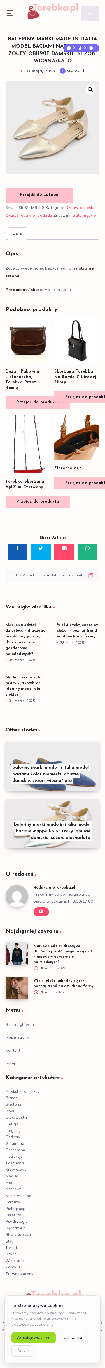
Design (12, 1124)
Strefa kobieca (18, 1234)
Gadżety (13, 1137)
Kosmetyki (15, 1163)
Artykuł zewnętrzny (22, 1091)
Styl (9, 1241)
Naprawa (14, 1189)
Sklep (11, 1063)
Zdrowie (13, 1267)
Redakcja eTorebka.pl (54, 888)
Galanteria (15, 1143)
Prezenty (13, 1215)
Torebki (12, 1247)
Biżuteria (13, 1104)
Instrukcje (14, 1156)
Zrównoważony (19, 1273)
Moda (11, 1182)
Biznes (11, 1098)
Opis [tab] (17, 233)
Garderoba (15, 1150)
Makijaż (12, 1176)
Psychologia (17, 1221)
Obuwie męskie (82, 207)
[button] (90, 90)
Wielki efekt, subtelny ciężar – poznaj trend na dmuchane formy (77, 631)
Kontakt (13, 1050)
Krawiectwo (16, 1169)
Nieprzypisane (18, 1195)
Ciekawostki (16, 1117)
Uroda (11, 1254)
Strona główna (20, 1024)
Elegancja (14, 1130)
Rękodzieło (15, 1228)
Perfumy (13, 1202)
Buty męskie (84, 215)
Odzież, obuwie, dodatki (29, 215)
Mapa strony (17, 1037)
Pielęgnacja (16, 1208)
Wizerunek (15, 1260)
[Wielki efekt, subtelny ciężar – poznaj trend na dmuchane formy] (17, 988)
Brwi (10, 1111)
